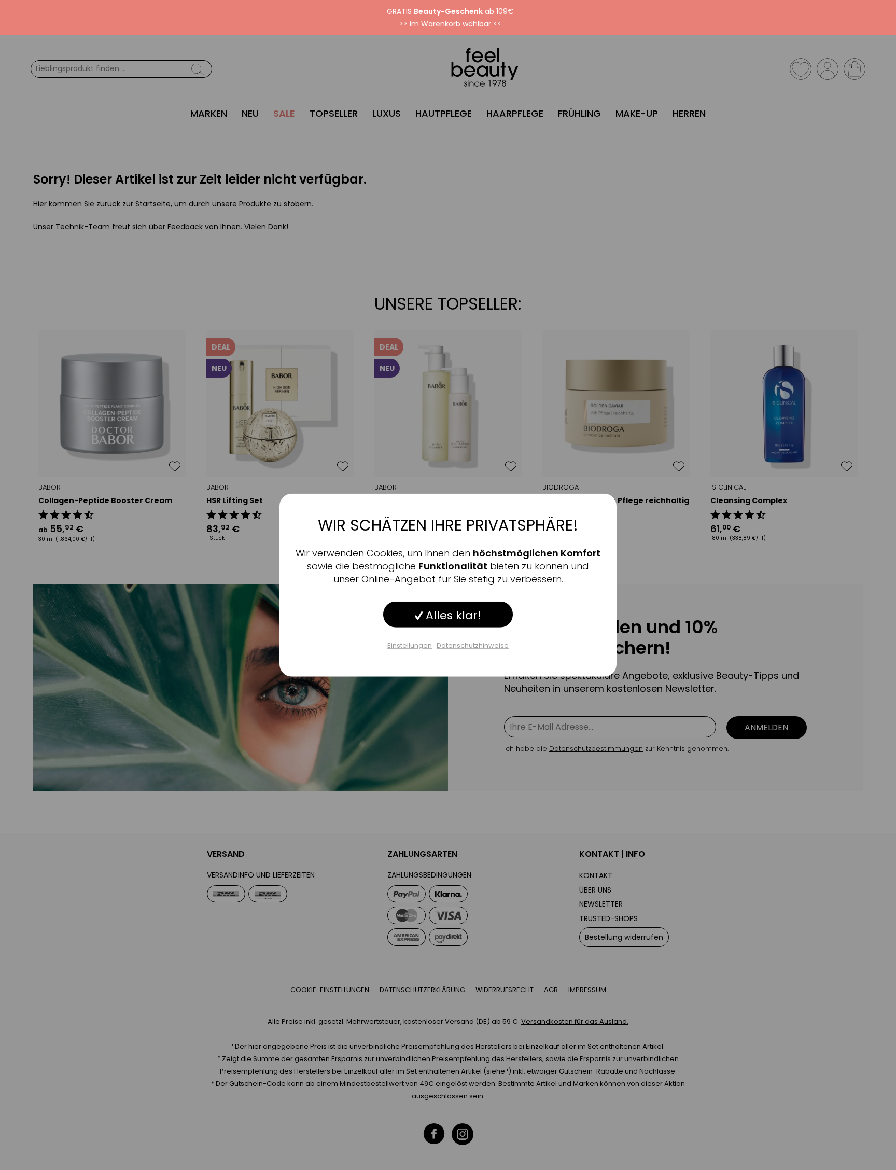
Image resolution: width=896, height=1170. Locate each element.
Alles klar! (452, 615)
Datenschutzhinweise (473, 645)
